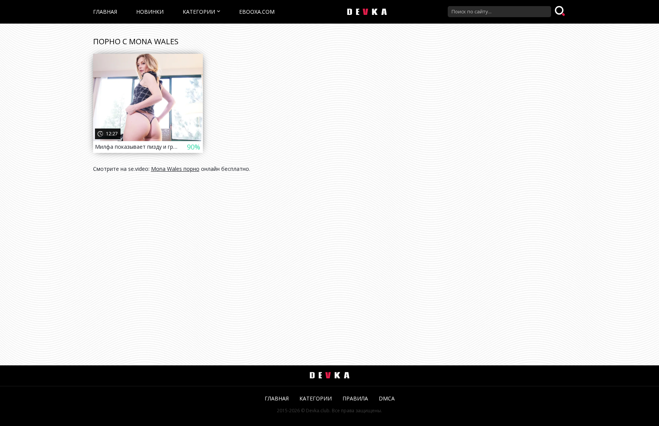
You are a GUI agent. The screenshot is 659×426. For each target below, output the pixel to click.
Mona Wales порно (175, 168)
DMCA (387, 398)
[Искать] (560, 11)
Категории (199, 11)
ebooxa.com (257, 11)
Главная (105, 11)
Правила (355, 398)
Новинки (150, 11)
